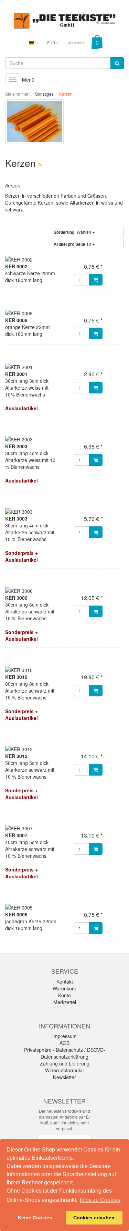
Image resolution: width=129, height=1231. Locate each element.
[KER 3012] (64, 749)
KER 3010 (16, 676)
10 (73, 244)
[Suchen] (117, 63)
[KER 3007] (64, 828)
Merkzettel (64, 1002)
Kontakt (64, 981)
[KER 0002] (64, 259)
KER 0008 (16, 320)
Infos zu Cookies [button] (100, 1200)
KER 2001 (16, 373)
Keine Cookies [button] (35, 1217)
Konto (64, 995)
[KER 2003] (64, 439)
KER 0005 (16, 914)
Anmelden (76, 42)
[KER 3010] (64, 670)
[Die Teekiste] (64, 19)
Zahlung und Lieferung (64, 1063)
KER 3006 (16, 597)
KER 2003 (16, 446)
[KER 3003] (64, 511)
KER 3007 (16, 835)
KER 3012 (16, 756)
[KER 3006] (64, 590)
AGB (64, 1042)
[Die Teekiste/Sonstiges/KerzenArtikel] (40, 164)
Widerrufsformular (64, 1070)
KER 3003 (16, 518)
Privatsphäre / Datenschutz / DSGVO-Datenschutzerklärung (64, 1053)
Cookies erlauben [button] (94, 1217)
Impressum (64, 1036)
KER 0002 (16, 266)
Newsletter (64, 1077)
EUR (51, 42)
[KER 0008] (64, 313)
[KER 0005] (64, 907)
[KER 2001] (64, 367)
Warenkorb (64, 988)
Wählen (73, 232)
